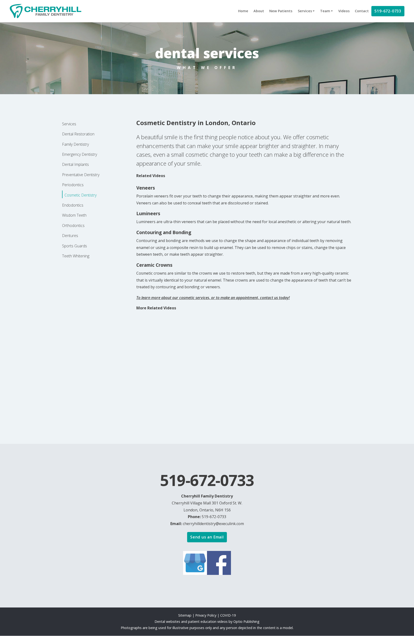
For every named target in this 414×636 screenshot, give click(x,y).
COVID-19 (228, 615)
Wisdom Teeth (74, 215)
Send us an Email (207, 537)
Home (243, 11)
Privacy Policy (206, 615)
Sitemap (184, 615)
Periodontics (73, 184)
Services (305, 11)
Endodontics (72, 205)
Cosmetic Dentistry (80, 195)
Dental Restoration (78, 134)
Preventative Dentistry (80, 174)
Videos (344, 11)
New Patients (280, 11)
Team (325, 11)
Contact (362, 11)
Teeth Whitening (75, 256)
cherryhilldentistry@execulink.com (213, 523)
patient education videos (208, 621)
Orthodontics (73, 225)
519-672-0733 (387, 11)
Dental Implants (75, 164)
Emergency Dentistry (79, 154)
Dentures (70, 235)
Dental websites (167, 621)
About (258, 11)
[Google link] (195, 562)
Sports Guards (74, 246)
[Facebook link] (219, 562)
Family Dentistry (75, 144)
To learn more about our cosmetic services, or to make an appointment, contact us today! (213, 297)
